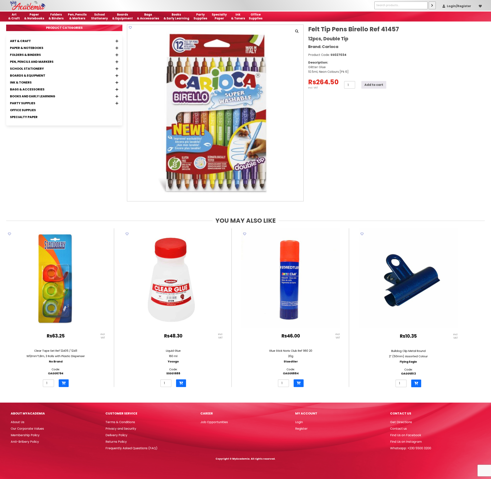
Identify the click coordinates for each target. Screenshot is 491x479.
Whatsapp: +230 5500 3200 (410, 448)
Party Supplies (200, 16)
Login (299, 422)
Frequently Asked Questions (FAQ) (131, 448)
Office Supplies (23, 110)
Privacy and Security (120, 428)
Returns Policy (116, 441)
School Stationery (99, 16)
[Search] (432, 5)
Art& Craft (14, 16)
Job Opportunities (214, 422)
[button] (296, 31)
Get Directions (401, 422)
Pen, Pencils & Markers (77, 16)
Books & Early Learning (176, 16)
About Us (17, 422)
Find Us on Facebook (405, 435)
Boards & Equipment (122, 16)
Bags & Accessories (148, 16)
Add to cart (373, 85)
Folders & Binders (56, 16)
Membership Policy (25, 435)
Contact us (398, 428)
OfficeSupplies (256, 16)
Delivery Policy (116, 435)
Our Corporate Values (27, 428)
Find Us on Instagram (406, 441)
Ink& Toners (238, 16)
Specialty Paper (24, 117)
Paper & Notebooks (34, 16)
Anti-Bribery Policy (25, 441)
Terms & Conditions (120, 422)
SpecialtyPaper (219, 16)
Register (301, 428)
